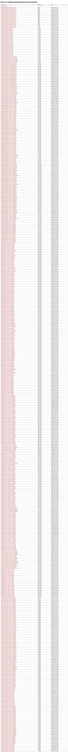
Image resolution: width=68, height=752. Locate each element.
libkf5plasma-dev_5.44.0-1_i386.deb (8, 403)
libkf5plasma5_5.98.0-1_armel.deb (7, 308)
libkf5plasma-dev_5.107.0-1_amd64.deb (8, 522)
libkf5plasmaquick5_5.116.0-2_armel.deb (9, 106)
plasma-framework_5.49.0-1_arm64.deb (8, 726)
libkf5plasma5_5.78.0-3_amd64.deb (8, 319)
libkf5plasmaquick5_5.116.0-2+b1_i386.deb (9, 218)
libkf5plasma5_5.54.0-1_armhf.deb (7, 296)
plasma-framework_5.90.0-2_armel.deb (8, 611)
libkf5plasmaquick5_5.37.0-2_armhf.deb (8, 97)
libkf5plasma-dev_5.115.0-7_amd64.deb (8, 542)
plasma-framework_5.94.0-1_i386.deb (8, 682)
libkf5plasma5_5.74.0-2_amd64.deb (8, 311)
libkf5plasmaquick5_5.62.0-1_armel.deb (8, 142)
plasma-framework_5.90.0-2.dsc (7, 34)
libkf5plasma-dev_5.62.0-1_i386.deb (8, 433)
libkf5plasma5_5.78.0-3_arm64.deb (7, 280)
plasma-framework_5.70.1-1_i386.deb (8, 675)
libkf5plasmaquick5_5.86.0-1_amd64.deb (9, 193)
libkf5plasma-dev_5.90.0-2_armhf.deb (8, 505)
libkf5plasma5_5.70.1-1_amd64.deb (8, 363)
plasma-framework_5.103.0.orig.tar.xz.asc (9, 23)
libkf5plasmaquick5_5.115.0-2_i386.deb (8, 217)
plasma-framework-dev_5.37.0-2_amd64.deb (9, 61)
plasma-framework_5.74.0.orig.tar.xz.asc (8, 21)
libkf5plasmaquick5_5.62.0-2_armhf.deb (8, 159)
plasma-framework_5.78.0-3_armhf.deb (8, 612)
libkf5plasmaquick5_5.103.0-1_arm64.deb (9, 166)
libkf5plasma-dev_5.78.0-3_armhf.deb (8, 459)
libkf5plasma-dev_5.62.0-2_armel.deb (8, 439)
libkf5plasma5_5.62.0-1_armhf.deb (7, 317)
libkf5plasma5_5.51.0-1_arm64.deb (7, 329)
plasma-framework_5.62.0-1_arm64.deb (8, 629)
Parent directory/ (4, 6)
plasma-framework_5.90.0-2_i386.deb (8, 681)
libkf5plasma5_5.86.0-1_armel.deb (7, 277)
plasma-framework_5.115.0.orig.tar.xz (8, 705)
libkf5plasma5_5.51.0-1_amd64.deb (8, 355)
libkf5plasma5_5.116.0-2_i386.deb (7, 370)
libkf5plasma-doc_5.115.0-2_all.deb (7, 592)
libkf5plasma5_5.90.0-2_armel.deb (7, 297)
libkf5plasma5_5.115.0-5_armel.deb (8, 248)
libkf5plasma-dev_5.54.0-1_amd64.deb (8, 427)
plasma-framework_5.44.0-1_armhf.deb (8, 713)
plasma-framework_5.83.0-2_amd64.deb (8, 644)
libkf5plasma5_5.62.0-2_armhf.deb (7, 316)
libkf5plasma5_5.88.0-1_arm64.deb (7, 333)
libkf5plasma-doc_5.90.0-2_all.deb (7, 586)
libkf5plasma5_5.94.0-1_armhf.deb (7, 303)
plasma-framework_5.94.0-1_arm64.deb (8, 652)
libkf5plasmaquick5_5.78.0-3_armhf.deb (8, 135)
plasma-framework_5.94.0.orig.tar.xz (8, 692)
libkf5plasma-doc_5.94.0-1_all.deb (7, 587)
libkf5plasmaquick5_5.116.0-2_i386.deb (8, 216)
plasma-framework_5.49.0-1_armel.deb (8, 716)
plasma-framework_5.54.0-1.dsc (7, 53)
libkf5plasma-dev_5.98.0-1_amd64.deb (8, 498)
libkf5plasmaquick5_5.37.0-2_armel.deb (8, 96)
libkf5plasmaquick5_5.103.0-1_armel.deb (9, 112)
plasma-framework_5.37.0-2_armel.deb (8, 708)
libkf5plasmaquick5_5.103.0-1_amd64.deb (9, 197)
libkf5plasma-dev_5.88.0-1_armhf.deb (8, 487)
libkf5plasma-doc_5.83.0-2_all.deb (7, 582)
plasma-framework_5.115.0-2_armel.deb (8, 618)
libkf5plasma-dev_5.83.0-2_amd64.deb (8, 468)
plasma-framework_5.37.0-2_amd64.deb (8, 727)
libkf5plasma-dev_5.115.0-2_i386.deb (8, 526)
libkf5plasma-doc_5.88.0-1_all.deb (7, 585)
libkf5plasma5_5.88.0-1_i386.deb (7, 377)
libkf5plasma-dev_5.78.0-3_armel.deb (8, 456)
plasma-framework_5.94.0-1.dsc (7, 39)
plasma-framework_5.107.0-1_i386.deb (8, 685)
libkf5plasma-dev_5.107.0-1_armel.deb (8, 521)
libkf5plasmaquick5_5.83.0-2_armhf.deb (8, 111)
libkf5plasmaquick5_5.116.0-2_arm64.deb (9, 156)
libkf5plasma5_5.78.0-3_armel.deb (7, 276)
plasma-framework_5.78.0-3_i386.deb (8, 673)
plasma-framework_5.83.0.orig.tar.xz (8, 695)
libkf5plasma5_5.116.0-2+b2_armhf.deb (8, 250)
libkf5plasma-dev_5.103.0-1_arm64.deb (8, 516)
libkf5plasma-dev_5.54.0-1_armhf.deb (8, 428)
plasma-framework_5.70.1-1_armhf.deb (8, 605)
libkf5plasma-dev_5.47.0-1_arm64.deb (8, 411)
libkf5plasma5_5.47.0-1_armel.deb (7, 261)
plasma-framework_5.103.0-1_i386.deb (8, 684)
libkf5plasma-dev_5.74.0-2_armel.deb (8, 464)
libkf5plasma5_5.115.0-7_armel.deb (8, 245)
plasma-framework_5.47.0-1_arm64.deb (8, 718)
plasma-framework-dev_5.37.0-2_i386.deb (9, 56)
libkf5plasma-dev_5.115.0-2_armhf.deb (8, 528)
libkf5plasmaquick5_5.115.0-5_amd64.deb (9, 180)
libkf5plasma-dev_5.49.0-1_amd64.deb (8, 418)
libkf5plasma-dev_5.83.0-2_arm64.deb (8, 470)
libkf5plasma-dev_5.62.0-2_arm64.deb (8, 440)
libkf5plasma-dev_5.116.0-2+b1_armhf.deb (9, 550)
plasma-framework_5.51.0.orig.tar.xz (8, 750)
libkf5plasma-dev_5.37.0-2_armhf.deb (8, 397)
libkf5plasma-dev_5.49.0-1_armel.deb (8, 413)
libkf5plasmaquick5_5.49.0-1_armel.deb (8, 145)
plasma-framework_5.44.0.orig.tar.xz (8, 745)
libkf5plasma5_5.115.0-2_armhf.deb (8, 244)
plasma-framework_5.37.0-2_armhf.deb (8, 710)
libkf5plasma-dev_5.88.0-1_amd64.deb (8, 486)
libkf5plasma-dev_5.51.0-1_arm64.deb (8, 423)
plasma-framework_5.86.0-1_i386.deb (8, 687)
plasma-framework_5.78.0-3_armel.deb (8, 610)
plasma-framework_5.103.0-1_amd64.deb (9, 668)
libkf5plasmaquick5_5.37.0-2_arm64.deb (8, 91)
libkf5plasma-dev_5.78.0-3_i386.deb (8, 460)
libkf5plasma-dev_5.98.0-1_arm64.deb (8, 497)
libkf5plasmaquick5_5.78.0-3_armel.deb (8, 133)
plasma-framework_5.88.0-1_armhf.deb (8, 638)
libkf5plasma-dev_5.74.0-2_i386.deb (8, 471)
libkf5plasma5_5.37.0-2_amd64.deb (8, 342)
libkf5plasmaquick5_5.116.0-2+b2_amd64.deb (9, 175)
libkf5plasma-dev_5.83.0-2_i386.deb (8, 465)
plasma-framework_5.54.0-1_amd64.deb (8, 737)
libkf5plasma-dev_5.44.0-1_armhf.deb (8, 401)
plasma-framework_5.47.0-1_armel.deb (8, 712)
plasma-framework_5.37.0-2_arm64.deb (8, 707)
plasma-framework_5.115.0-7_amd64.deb (9, 559)
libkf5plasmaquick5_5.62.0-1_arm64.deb (8, 182)
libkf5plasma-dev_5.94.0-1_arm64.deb (8, 477)
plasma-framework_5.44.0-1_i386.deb (8, 738)
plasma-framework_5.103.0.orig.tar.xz (8, 702)
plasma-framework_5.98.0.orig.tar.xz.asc (8, 17)
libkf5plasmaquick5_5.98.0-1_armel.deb (8, 138)
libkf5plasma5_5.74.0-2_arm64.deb (7, 263)
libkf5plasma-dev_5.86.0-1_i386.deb (8, 490)
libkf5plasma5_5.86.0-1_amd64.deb (8, 348)
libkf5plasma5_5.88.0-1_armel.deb (7, 282)
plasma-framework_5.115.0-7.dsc (7, 49)
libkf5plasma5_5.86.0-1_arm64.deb (7, 332)
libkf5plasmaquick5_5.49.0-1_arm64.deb (8, 190)
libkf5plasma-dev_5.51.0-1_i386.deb (8, 419)
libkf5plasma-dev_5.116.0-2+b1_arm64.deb (9, 553)
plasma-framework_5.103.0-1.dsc (7, 38)
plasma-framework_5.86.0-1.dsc (7, 30)
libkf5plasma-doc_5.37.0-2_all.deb (7, 569)
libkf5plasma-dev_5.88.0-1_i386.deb (8, 485)
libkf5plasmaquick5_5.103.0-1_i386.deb (8, 228)
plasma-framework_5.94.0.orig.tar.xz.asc (8, 14)
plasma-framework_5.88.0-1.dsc (7, 29)
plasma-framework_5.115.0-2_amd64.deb (9, 659)
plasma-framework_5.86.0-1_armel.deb (8, 632)
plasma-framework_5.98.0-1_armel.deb (8, 637)
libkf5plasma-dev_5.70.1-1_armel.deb (8, 450)
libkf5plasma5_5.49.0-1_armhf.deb (7, 305)
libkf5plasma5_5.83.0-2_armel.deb (7, 295)
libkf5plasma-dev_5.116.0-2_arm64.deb (8, 545)
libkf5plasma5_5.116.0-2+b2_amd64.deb (8, 326)
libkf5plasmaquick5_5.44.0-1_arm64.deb (8, 127)
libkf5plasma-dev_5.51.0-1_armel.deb (8, 421)
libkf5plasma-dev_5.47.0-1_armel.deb (8, 408)
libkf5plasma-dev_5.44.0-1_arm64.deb (8, 405)
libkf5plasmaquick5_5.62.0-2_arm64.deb (8, 192)
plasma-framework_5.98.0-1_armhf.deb (8, 643)
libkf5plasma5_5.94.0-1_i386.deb (7, 385)
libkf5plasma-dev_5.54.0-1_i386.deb (8, 426)
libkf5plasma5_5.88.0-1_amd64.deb (8, 349)
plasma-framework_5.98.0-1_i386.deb (8, 686)
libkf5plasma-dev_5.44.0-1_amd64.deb (8, 406)
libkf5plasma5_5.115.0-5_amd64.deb (8, 323)
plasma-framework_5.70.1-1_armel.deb (8, 601)
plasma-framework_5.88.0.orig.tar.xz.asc (8, 22)
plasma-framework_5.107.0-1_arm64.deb (9, 655)
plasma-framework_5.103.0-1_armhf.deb (8, 631)
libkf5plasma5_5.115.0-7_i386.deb (7, 368)
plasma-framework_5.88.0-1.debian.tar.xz (9, 79)
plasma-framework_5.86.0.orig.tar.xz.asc (8, 19)
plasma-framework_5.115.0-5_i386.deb (8, 679)
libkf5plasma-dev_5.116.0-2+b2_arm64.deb (9, 511)
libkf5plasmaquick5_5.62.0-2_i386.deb (8, 237)
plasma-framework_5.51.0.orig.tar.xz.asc (8, 27)
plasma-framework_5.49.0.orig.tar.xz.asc (8, 24)
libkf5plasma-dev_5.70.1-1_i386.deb (8, 453)
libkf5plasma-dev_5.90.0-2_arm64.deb (8, 503)
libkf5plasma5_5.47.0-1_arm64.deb (7, 258)
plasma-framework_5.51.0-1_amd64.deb (8, 734)
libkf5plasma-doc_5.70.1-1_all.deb (7, 579)
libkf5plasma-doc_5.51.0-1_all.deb (7, 571)
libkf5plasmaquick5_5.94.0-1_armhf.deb (8, 122)
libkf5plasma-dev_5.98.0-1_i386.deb (8, 495)
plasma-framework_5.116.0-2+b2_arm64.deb (9, 554)
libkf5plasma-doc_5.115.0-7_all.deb (7, 595)
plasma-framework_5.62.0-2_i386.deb (8, 664)
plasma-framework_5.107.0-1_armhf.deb (8, 633)
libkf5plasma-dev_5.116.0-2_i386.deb (8, 543)
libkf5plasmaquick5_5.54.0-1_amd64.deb (9, 207)
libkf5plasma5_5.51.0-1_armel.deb (7, 284)
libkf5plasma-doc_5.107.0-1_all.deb (8, 589)
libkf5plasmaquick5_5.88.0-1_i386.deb (8, 223)
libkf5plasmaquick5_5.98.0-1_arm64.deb (8, 185)
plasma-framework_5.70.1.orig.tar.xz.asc (8, 18)
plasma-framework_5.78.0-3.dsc (7, 32)
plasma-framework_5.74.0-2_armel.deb (8, 602)
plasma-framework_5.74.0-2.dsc (7, 33)
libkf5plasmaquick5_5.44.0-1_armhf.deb (8, 137)
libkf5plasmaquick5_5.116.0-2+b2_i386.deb (9, 212)
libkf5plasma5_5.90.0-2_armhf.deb (7, 301)
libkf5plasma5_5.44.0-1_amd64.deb (8, 345)
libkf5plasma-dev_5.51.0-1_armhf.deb (8, 424)
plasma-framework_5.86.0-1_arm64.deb (8, 666)
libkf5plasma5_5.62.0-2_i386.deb (7, 392)
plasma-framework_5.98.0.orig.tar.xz (8, 700)
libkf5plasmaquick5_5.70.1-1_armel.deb (8, 161)
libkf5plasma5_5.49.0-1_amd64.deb (8, 356)
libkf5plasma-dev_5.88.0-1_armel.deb (8, 484)
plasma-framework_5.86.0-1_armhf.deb (8, 640)
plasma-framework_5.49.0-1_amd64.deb (8, 733)
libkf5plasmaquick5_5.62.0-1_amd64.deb (9, 205)
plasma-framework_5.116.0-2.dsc (7, 45)
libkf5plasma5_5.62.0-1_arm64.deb (7, 334)
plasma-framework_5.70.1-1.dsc (7, 35)
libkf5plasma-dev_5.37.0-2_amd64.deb (8, 400)
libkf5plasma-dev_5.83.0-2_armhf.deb (8, 466)
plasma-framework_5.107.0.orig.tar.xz (8, 703)
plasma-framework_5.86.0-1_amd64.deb (8, 674)
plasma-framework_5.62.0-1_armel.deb (8, 600)
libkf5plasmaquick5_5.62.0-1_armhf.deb (8, 160)
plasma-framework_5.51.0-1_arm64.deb (8, 728)
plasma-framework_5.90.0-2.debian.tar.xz (9, 80)
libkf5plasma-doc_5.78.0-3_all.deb (7, 581)
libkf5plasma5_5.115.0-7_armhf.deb (8, 249)
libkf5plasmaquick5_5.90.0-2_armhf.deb (8, 121)
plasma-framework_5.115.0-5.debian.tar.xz (9, 87)
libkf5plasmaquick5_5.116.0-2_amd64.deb (9, 170)
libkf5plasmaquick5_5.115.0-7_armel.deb (9, 109)
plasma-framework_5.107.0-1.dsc (7, 40)
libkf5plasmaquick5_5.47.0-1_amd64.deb (9, 201)
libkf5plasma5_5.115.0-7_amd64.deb (8, 322)
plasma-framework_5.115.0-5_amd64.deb (9, 661)
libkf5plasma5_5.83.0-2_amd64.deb (8, 321)
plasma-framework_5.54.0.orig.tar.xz (8, 749)
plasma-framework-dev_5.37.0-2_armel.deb (9, 59)
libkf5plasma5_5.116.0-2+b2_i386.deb (8, 369)
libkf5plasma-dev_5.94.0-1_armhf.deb (8, 479)
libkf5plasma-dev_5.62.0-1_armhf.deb (8, 437)
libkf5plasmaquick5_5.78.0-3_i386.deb (8, 224)
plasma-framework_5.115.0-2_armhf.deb (8, 621)
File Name (3, 4)
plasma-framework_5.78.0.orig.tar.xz (8, 701)
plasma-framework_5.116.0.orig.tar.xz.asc (9, 9)
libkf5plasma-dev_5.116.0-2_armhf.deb (8, 544)
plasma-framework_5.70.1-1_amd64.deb (8, 645)
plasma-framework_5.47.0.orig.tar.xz (8, 747)
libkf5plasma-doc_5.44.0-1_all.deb (7, 570)
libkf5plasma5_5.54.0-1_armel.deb (7, 269)
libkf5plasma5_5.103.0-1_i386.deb (7, 384)
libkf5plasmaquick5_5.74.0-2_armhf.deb (8, 119)
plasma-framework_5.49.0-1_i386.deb (8, 740)
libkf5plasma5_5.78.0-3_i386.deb (7, 371)
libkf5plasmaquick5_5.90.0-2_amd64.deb (9, 200)
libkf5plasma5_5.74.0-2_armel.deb (7, 265)
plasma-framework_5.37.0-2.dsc (7, 44)
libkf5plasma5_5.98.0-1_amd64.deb (8, 359)
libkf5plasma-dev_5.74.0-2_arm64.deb (8, 475)
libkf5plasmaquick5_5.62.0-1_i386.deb (8, 235)
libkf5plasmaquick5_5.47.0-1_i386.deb (8, 234)
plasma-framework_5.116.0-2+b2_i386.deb (9, 565)
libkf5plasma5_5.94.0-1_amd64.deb (8, 358)
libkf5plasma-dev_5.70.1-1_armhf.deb (8, 454)
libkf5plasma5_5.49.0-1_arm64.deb (7, 328)
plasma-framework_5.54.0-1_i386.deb (8, 743)
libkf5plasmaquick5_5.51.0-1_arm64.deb (8, 195)
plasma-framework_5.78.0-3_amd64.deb (8, 648)
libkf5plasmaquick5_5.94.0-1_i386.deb (8, 229)
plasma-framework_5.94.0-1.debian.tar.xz (9, 81)
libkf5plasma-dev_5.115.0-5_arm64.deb (8, 533)
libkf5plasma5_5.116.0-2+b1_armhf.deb (8, 255)
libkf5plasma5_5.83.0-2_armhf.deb (7, 293)
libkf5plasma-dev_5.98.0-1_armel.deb (8, 496)
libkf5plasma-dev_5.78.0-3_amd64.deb (8, 461)
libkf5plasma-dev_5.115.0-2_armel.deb (8, 524)
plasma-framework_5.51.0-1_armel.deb (8, 722)
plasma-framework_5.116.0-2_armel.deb (8, 448)
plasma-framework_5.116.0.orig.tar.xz (8, 706)
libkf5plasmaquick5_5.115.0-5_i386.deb (8, 214)
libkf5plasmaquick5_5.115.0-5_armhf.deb (9, 98)
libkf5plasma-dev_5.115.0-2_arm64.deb (8, 527)
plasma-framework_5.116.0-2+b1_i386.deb (9, 568)
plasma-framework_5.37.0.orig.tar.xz (8, 744)
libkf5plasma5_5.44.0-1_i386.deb (7, 380)
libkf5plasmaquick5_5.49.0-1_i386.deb (8, 240)
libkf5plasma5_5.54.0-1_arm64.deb (7, 327)
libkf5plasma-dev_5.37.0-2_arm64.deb (8, 396)
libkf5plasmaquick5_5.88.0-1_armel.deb (8, 114)
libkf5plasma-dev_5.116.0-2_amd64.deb (8, 548)
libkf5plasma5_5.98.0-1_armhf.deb (7, 306)
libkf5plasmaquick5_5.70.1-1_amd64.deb (9, 211)
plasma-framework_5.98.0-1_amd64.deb (8, 671)
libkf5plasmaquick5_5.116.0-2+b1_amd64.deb (9, 184)
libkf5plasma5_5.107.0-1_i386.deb (7, 382)
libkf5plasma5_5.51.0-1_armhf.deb (7, 307)
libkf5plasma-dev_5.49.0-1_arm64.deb (8, 416)
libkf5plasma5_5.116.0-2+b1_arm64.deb (8, 270)
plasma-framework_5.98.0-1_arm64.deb (8, 658)
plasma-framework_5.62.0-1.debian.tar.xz (9, 71)
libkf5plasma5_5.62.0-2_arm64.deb (7, 338)
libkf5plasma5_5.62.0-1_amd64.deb (8, 365)
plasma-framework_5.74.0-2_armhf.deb (8, 603)
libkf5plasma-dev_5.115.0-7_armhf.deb (8, 539)
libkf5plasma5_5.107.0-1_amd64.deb (8, 353)
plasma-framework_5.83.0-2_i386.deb (8, 670)
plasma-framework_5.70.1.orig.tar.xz (8, 691)
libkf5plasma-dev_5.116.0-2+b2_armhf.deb (9, 507)
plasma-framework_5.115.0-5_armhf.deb (8, 624)
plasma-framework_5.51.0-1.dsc (7, 51)
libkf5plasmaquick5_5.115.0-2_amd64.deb (9, 165)
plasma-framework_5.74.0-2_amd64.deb (8, 642)
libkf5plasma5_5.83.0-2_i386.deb (7, 374)
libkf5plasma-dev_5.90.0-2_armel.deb (8, 501)
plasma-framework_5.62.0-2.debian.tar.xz (9, 66)
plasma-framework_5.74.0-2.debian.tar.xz (9, 74)
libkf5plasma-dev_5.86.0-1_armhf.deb (8, 491)
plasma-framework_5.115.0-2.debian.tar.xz (9, 86)
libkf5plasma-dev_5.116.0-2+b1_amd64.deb (9, 552)
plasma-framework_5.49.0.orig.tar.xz (8, 748)
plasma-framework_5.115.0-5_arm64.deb (8, 650)
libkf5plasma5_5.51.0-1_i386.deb (7, 390)
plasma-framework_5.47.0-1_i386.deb (8, 739)
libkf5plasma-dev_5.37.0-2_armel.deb (8, 398)
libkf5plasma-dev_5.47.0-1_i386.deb (8, 407)
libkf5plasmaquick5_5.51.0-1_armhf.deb (8, 153)
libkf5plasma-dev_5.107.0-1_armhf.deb (8, 523)
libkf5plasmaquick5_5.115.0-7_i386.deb (8, 213)
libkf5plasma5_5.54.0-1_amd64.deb (8, 350)
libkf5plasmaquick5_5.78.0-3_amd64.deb (9, 187)
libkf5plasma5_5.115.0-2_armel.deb (8, 243)
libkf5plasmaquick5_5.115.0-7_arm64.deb (9, 158)
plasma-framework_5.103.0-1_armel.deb (8, 622)
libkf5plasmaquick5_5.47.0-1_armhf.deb (8, 139)
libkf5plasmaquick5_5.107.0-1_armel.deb (9, 113)
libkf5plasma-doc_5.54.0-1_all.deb (7, 575)
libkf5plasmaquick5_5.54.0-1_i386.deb (8, 239)
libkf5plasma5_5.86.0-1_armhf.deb (7, 285)
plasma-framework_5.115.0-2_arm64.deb (8, 653)
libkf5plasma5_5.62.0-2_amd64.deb (8, 360)
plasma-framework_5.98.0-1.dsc (7, 37)
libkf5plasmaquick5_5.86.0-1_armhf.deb (8, 117)
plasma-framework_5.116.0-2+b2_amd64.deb (9, 561)
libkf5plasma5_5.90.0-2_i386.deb (7, 381)
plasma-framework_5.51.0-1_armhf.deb (8, 723)
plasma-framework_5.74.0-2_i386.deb (8, 663)
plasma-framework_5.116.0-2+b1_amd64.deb (9, 563)
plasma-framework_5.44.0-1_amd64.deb (8, 731)
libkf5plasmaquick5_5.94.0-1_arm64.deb (8, 181)
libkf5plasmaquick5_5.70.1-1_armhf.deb (8, 164)
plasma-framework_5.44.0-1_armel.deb (8, 711)
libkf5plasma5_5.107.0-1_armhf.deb (8, 286)
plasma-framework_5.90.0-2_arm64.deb (8, 649)
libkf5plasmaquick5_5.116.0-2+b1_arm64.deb (9, 155)
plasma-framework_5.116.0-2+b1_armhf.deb (9, 463)
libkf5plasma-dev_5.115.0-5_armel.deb (8, 532)
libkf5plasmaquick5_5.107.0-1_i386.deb (8, 227)
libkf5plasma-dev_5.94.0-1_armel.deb (8, 476)
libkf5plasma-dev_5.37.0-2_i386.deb (8, 395)
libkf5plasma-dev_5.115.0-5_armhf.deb (8, 534)
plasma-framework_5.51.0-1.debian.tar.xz (9, 69)
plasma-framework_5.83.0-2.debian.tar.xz (9, 76)
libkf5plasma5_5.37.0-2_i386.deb (7, 375)
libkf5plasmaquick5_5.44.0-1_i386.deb (8, 233)
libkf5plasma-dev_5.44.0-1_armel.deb (8, 402)
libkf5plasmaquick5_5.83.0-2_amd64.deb (9, 179)
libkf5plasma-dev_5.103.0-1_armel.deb (8, 517)
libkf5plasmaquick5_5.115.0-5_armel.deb (9, 108)
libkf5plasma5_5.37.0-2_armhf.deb (7, 264)
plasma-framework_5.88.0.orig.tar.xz (8, 696)
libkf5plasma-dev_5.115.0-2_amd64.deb (8, 529)
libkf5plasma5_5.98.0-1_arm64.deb (7, 344)
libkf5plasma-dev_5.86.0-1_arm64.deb (8, 492)
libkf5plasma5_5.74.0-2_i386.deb (7, 364)
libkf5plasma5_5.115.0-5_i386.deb (7, 366)
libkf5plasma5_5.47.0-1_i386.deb (7, 379)
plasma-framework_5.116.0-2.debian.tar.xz (9, 90)
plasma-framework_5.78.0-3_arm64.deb (8, 639)
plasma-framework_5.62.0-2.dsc (7, 50)
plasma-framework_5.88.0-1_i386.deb (8, 689)
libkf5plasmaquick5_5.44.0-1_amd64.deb (9, 203)
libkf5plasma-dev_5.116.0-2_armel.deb (8, 547)
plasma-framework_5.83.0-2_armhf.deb (8, 608)
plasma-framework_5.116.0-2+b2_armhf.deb (9, 447)
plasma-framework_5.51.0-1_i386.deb (8, 742)
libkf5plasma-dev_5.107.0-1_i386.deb (8, 518)
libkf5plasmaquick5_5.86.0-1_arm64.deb (8, 169)
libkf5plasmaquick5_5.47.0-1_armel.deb (8, 132)
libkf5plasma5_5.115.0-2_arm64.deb (8, 271)
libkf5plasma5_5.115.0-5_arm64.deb (8, 274)
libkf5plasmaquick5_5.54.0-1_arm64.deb (8, 186)
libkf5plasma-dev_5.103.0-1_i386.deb (8, 512)
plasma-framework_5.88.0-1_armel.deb (8, 634)
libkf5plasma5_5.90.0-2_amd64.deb (8, 354)
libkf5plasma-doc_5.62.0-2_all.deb (7, 577)
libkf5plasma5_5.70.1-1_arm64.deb (7, 337)
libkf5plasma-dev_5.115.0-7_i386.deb (8, 537)
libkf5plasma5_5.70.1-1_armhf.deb (7, 318)
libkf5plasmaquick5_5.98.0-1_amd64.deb (9, 202)
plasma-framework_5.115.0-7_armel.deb (8, 444)
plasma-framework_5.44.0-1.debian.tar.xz (9, 64)
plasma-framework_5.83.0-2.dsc (7, 28)
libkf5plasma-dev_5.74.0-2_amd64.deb (8, 474)
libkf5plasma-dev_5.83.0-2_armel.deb (8, 469)
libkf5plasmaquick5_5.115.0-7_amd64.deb (9, 174)
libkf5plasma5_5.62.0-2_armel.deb (7, 313)
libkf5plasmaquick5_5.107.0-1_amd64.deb (9, 196)
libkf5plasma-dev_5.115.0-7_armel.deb (8, 538)
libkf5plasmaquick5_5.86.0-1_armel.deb (8, 118)
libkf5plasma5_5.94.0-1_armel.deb (7, 302)
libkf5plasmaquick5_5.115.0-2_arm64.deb (9, 140)
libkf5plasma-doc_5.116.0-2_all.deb (7, 596)
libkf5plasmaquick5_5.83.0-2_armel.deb (8, 116)
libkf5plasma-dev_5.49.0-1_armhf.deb (8, 417)
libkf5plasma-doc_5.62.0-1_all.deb (7, 576)
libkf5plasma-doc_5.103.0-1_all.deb (8, 590)
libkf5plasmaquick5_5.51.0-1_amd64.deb (9, 208)
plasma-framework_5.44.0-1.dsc (7, 43)
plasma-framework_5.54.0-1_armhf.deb (8, 724)
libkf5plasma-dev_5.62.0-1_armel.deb (8, 432)
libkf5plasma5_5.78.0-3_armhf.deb (7, 287)
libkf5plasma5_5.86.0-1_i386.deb (7, 376)
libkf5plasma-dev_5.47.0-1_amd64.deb (8, 412)
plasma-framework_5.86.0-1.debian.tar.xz (9, 77)
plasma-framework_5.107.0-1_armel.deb (8, 627)
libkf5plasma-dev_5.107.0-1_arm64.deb (8, 519)
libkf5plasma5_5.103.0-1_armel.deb (8, 300)
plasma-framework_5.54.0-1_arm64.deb (8, 729)
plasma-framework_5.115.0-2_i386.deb (8, 680)
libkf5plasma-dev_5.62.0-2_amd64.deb (8, 443)
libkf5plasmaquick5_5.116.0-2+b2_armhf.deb (9, 92)
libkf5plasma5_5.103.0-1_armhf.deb (8, 292)
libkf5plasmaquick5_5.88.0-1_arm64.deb (8, 171)
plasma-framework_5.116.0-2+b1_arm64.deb (9, 558)
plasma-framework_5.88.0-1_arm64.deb (8, 665)
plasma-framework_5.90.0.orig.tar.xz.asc (8, 16)
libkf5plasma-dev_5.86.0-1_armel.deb (8, 489)
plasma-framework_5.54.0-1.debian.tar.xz (9, 70)
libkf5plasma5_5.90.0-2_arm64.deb (7, 340)
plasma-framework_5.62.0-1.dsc (7, 55)
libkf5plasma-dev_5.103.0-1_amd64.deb (8, 513)
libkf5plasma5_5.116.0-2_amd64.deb (8, 324)
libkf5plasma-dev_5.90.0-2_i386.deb (8, 502)
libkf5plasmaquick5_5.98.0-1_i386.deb (8, 232)
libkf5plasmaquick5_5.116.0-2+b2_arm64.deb (9, 129)
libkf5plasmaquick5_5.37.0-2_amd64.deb (9, 176)
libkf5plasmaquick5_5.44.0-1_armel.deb (8, 134)
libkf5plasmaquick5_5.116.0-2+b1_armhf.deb (9, 102)
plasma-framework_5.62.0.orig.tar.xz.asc (8, 7)
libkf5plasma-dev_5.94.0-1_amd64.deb (8, 481)
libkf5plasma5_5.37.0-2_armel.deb (7, 259)
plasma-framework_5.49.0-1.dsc (7, 54)
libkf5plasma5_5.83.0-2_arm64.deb (7, 291)
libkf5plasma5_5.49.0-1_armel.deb (7, 290)
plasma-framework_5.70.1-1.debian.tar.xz (9, 72)
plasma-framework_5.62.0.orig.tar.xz (8, 690)
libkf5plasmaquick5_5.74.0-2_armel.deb (8, 123)
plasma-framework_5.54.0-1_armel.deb (8, 721)
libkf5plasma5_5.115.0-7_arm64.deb (8, 279)
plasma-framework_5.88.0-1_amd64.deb (8, 676)
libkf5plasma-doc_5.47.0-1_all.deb (7, 574)
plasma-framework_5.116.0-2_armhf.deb (8, 449)
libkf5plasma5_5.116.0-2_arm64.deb (8, 281)
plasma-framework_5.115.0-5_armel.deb (8, 623)
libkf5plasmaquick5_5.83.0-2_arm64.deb (8, 143)
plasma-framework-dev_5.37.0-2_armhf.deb (9, 58)
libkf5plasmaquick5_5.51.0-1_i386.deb (8, 238)
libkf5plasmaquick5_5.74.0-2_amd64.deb (9, 177)
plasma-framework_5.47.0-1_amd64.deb (8, 732)
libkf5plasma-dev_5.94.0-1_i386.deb (8, 480)
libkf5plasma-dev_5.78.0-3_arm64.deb (8, 458)
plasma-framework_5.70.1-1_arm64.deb (8, 626)
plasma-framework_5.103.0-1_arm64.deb (9, 654)
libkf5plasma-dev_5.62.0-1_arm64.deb (8, 434)
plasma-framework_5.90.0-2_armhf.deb (8, 613)
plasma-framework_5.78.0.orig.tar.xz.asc (8, 13)
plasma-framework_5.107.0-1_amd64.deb (9, 669)
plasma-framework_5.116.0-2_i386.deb (8, 566)
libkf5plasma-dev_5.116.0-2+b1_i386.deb (9, 549)
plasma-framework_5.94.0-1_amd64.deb (8, 660)
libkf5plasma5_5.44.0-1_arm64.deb (7, 256)
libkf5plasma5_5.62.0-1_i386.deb (7, 391)
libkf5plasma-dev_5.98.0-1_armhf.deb (8, 500)
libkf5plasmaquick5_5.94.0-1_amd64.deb (9, 198)
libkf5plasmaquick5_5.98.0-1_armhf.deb (8, 128)
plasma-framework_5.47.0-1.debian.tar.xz (9, 65)
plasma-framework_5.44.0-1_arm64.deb (8, 717)
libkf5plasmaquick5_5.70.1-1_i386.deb (8, 242)
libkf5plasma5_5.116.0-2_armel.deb (8, 253)
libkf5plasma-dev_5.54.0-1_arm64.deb (8, 429)
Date (52, 4)
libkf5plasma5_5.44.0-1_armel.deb (7, 260)
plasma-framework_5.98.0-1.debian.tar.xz (9, 82)
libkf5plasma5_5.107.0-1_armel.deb (8, 298)
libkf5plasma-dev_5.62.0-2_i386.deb (8, 438)
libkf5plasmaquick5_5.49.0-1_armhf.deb (8, 149)
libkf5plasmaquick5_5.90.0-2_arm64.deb (8, 172)
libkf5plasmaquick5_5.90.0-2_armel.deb (8, 124)
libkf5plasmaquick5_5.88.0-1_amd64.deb (9, 191)
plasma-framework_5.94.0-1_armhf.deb (8, 617)
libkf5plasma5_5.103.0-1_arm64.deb (8, 339)
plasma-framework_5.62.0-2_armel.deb (8, 597)
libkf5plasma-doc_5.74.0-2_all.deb (7, 580)
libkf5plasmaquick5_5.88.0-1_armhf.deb (8, 107)
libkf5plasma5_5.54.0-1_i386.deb (7, 386)
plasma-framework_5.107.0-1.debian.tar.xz (9, 85)
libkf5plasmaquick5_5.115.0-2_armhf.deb (9, 93)
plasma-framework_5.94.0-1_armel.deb (8, 616)
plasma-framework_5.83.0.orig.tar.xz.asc (8, 8)
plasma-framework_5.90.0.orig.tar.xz (8, 697)
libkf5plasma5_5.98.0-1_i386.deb (7, 387)
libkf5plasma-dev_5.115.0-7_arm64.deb (8, 540)
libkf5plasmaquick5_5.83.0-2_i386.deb (8, 221)
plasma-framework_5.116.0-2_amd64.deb (9, 560)
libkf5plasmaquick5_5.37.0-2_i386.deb (8, 222)
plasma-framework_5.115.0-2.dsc (7, 48)
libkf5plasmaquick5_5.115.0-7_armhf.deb (9, 100)
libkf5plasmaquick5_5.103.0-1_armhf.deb (9, 103)
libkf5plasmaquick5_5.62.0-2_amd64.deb (9, 206)
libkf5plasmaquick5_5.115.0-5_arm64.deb (9, 154)
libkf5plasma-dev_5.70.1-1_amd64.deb (8, 455)
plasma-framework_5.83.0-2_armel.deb (8, 607)
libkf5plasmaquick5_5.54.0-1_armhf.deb (8, 150)
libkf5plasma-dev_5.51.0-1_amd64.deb (8, 422)
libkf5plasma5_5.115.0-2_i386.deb (7, 361)
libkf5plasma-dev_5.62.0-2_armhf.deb (8, 442)
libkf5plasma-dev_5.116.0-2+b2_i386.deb (9, 508)
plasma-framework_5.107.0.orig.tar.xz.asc (9, 12)
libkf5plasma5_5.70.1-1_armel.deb (7, 312)
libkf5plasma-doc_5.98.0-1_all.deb (7, 591)
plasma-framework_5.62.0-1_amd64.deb (8, 647)
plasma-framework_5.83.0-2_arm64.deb (8, 628)
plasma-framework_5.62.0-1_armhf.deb (8, 606)
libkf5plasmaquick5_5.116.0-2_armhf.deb (9, 101)
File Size (39, 4)
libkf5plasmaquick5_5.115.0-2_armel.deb (9, 95)
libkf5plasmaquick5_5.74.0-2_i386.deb (8, 219)
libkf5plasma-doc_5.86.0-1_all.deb (7, 584)
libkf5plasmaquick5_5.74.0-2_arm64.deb (8, 148)
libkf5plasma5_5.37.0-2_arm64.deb (7, 254)
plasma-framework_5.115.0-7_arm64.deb (8, 555)
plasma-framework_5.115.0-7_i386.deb (8, 564)
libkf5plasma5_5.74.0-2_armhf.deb (7, 266)
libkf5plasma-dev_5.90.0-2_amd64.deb (8, 506)
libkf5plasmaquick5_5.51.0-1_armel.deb (8, 144)
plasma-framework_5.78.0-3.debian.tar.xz (9, 75)
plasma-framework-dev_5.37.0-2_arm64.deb (9, 60)
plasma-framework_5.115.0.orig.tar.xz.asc (9, 11)
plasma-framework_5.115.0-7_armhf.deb (8, 445)
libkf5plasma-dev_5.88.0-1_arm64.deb (8, 482)
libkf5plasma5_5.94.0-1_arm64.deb (7, 343)
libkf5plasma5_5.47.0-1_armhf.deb (7, 275)
